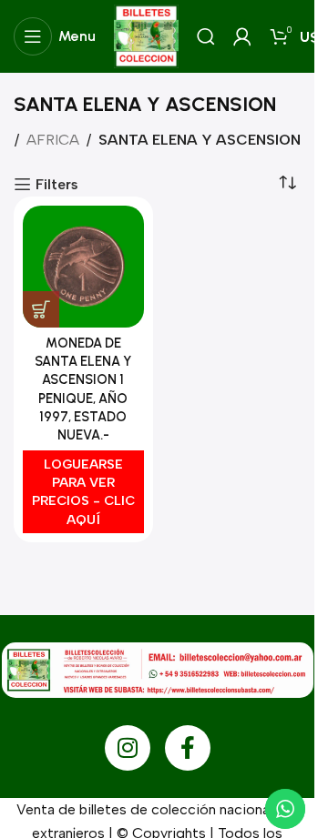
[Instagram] (127, 748)
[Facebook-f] (187, 748)
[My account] (242, 36)
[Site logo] (146, 35)
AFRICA (52, 139)
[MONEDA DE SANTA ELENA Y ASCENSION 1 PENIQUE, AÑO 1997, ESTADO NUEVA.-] (83, 267)
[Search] (206, 36)
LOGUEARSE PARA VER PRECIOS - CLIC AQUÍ (83, 491)
